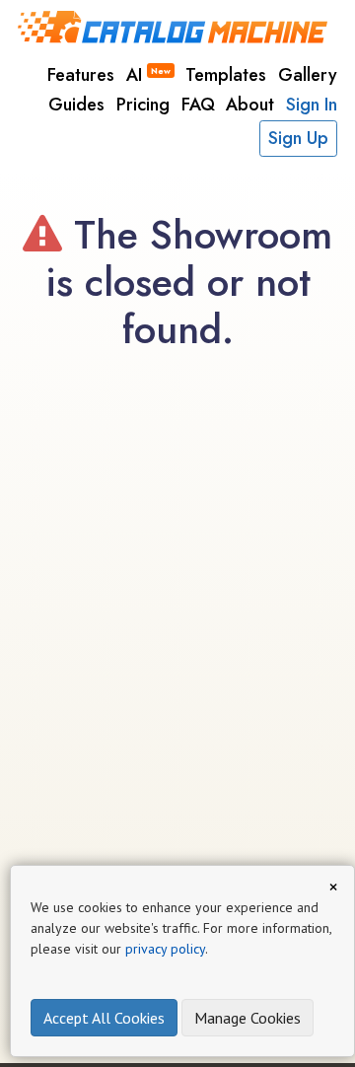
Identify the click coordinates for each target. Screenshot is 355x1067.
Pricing (143, 104)
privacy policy (165, 949)
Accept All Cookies (104, 1018)
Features (80, 75)
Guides (76, 104)
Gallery (307, 75)
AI (148, 75)
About (250, 104)
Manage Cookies (247, 1018)
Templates (225, 75)
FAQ (198, 104)
